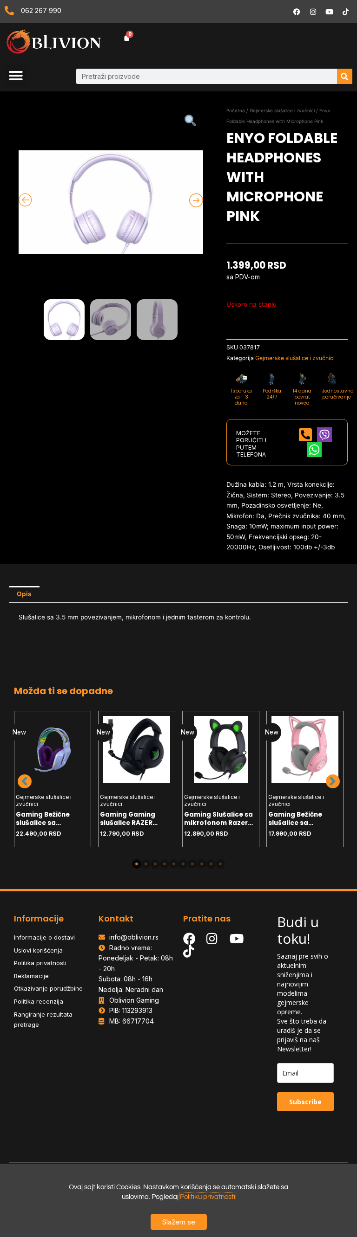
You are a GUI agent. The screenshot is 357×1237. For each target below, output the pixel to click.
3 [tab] (155, 864)
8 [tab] (201, 864)
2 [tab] (146, 864)
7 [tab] (192, 864)
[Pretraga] (344, 76)
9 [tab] (211, 864)
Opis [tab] (24, 594)
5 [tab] (173, 864)
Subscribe (305, 1101)
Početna (235, 110)
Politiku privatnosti (207, 1196)
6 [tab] (183, 864)
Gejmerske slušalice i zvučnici (282, 110)
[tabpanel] (53, 779)
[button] (16, 75)
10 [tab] (220, 864)
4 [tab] (164, 864)
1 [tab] (136, 864)
